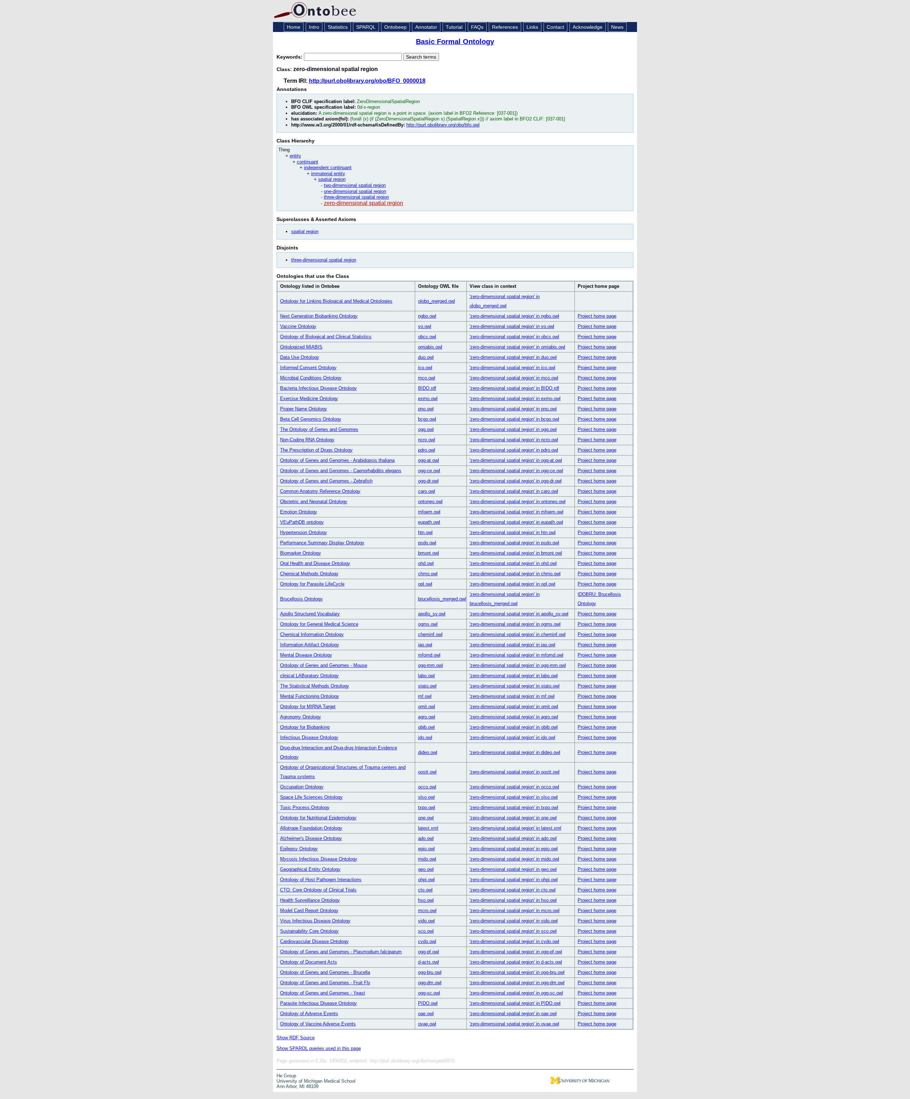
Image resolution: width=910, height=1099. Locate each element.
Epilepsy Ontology (299, 848)
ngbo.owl (427, 316)
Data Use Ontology (299, 357)
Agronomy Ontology (300, 717)
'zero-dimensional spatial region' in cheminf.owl (518, 634)
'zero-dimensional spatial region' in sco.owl (513, 931)
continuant (307, 162)
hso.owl (426, 900)
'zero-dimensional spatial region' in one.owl (513, 817)
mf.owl (425, 696)
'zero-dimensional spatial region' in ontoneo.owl (518, 501)
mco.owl (426, 378)
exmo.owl (428, 398)
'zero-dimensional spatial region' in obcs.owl (514, 336)
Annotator (426, 27)
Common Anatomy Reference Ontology (320, 491)
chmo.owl (428, 573)
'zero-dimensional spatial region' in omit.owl (514, 706)
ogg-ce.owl (429, 470)
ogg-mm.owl (430, 665)
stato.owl (427, 686)
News (617, 27)
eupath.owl (429, 522)
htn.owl (425, 532)
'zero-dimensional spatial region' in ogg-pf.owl (516, 951)
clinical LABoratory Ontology (309, 675)
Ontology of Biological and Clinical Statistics (325, 336)
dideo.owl (427, 752)
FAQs (477, 27)
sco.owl (426, 931)
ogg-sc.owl (429, 993)
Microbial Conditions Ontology (311, 378)
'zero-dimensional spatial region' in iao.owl (512, 644)
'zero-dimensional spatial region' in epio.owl (514, 848)
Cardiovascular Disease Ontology (314, 941)
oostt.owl (427, 772)
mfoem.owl (429, 512)
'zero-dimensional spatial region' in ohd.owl (513, 563)
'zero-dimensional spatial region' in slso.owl (514, 797)
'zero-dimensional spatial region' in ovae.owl (514, 1024)
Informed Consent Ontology (308, 367)
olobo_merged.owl (436, 301)
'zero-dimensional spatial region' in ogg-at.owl (516, 460)
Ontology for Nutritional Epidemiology (318, 817)
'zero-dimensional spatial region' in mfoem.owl (516, 512)
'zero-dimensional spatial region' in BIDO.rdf (514, 388)
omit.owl (426, 706)
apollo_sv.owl (431, 613)
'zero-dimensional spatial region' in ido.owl (512, 737)
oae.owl (426, 1013)
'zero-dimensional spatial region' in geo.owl (513, 869)
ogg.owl (426, 429)
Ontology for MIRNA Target (308, 706)
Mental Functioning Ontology (309, 696)
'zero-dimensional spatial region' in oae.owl (513, 1013)
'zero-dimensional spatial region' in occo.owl (514, 787)
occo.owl (427, 787)
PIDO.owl (428, 1003)
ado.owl (426, 838)
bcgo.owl (427, 419)
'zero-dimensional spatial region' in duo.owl (513, 357)
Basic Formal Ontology (455, 41)
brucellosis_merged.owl (442, 599)
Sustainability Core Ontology (309, 931)
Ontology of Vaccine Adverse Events (318, 1024)
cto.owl (425, 890)
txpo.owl (426, 807)
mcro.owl (427, 910)
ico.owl (425, 367)
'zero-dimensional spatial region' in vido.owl (514, 920)
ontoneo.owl (430, 501)
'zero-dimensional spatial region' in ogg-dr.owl (516, 481)
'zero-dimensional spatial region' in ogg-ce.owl (516, 470)
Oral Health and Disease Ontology (315, 563)
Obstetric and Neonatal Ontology (313, 501)
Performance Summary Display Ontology (322, 542)
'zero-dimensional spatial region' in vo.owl (512, 326)
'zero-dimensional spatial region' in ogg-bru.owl (517, 972)
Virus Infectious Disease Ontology (315, 920)
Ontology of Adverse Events (309, 1013)
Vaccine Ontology (298, 326)
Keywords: (290, 57)
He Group (286, 1075)
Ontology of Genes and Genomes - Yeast (322, 993)
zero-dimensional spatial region (363, 203)
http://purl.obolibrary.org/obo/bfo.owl (443, 125)
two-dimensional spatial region (355, 185)
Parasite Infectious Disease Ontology (318, 1003)
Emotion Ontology (298, 512)
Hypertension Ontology (303, 532)
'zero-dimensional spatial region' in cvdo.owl (514, 941)
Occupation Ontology (301, 787)
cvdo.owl (427, 941)
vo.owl (424, 326)
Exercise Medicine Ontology (309, 398)
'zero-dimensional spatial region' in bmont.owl (516, 553)
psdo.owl (427, 542)
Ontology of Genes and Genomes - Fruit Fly (325, 982)
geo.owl (426, 869)
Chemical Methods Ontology (309, 573)
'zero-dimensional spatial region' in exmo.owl (515, 398)
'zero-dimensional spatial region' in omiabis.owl (517, 347)
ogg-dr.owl (428, 481)
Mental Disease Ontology (306, 655)
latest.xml (428, 828)
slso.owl (426, 797)
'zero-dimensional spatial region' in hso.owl (513, 900)
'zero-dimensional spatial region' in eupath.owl (516, 522)
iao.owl (425, 644)
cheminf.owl (430, 634)
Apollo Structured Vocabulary (310, 613)
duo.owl (426, 357)
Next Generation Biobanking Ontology (319, 316)
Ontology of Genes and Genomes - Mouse (323, 665)
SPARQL (366, 27)
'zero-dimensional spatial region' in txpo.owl (514, 807)
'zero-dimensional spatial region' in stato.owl (515, 686)
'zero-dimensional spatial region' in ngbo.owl (514, 316)
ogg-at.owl (428, 460)
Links (532, 27)
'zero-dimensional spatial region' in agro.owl (514, 717)
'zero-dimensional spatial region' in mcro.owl (515, 910)
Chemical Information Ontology (312, 634)
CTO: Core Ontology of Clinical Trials (318, 890)
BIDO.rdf (427, 388)
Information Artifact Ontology (309, 644)
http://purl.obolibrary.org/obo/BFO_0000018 (367, 81)
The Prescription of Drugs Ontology (316, 450)
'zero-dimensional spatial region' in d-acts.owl (516, 962)
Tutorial (454, 27)
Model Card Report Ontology (309, 910)
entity (295, 155)
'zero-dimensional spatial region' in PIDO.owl (515, 1003)
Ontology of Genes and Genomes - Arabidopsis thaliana (337, 460)
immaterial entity (328, 173)
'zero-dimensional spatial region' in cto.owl (513, 890)
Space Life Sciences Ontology (311, 797)
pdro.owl (426, 450)
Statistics (338, 27)
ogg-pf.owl (428, 951)
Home (293, 27)
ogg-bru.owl (429, 972)
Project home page (597, 316)
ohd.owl (426, 563)
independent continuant (328, 167)
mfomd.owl (429, 655)
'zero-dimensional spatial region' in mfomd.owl (516, 655)
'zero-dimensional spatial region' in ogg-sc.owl (516, 993)
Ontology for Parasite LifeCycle (312, 584)
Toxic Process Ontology (305, 807)
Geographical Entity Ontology (310, 869)
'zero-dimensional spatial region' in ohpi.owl (514, 879)
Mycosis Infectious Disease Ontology (318, 859)
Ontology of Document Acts (308, 962)
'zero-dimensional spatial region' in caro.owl (514, 491)
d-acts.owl (428, 962)
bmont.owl (428, 553)
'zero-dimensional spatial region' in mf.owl (512, 696)
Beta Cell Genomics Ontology (310, 419)
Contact (555, 27)
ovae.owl (427, 1024)
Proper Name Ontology (303, 408)
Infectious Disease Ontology (309, 737)
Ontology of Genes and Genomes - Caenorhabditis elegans (340, 470)
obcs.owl (427, 336)
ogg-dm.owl (429, 982)
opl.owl (425, 584)
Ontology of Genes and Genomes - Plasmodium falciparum (341, 951)
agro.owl (426, 717)
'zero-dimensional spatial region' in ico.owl (512, 367)
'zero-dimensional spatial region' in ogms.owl (515, 624)
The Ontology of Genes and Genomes (319, 429)
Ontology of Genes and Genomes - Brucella (325, 972)
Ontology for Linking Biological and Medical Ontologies (336, 301)
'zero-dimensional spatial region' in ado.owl (513, 838)
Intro (314, 27)
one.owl (426, 817)
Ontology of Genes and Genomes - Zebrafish (326, 481)
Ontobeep (395, 27)
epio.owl (426, 848)
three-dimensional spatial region (356, 197)
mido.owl (427, 859)
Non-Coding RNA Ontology (307, 439)
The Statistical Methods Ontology (314, 686)
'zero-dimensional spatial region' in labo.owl (514, 675)
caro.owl (426, 491)
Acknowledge (588, 27)
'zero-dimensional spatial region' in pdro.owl (514, 450)
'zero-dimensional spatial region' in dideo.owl (515, 752)
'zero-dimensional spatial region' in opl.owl (512, 584)
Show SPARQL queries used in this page (319, 1048)
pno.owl (426, 408)
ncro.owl (426, 439)
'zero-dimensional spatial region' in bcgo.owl (514, 419)
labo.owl (426, 675)
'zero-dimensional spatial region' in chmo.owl (515, 573)
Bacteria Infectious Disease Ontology (318, 388)
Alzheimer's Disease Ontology (311, 838)
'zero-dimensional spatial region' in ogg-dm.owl (517, 982)
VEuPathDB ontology (302, 522)
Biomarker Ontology (300, 553)
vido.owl (426, 920)
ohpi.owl (426, 879)
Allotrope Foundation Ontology (311, 828)
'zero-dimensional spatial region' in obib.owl (514, 727)
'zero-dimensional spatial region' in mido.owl (514, 859)
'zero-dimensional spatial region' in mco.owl (514, 378)
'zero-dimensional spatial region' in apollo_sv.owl (519, 613)
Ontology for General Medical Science (319, 624)
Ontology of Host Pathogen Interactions (321, 879)
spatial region (332, 179)
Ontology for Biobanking (305, 727)
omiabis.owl (430, 347)
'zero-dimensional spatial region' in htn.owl (513, 532)
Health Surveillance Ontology (310, 900)
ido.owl (425, 737)
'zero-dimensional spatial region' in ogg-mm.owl (518, 665)
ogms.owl (428, 624)
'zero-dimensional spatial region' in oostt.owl (515, 772)
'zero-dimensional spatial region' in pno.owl (513, 408)
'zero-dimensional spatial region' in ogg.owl (513, 429)
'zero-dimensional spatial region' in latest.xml (515, 828)
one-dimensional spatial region (355, 191)
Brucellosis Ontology (301, 599)
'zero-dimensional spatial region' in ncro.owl (514, 439)
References (505, 27)
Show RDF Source (296, 1037)
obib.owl (426, 727)
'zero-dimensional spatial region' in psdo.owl (514, 542)
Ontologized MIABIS (301, 347)
